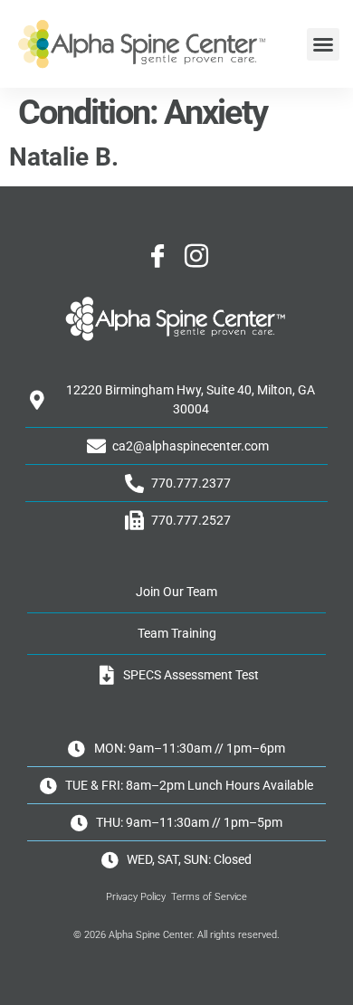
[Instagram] (196, 256)
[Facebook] (157, 256)
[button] (323, 44)
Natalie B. (64, 157)
